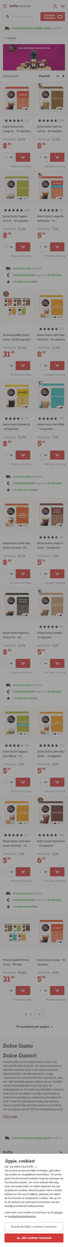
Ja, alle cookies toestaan (34, 1238)
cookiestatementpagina (22, 1216)
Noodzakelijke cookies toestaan (34, 1226)
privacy (58, 1212)
